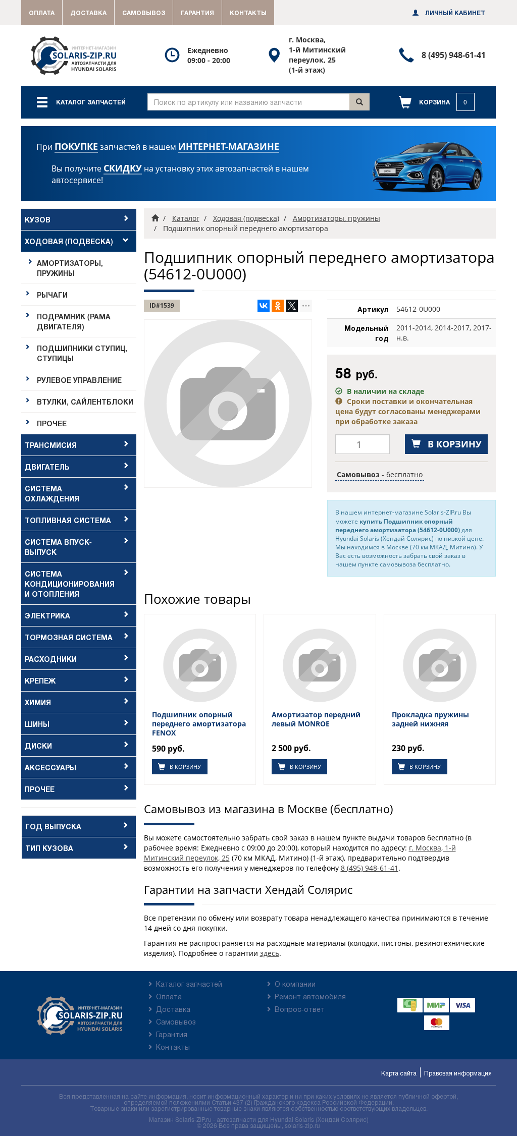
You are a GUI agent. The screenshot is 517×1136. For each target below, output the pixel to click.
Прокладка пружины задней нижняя (430, 719)
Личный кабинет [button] (454, 12)
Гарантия (197, 12)
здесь (269, 953)
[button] (437, 102)
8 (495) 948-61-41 (369, 868)
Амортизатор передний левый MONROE (316, 719)
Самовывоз (143, 12)
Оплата (42, 12)
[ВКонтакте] (263, 306)
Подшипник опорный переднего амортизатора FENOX (199, 723)
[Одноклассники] (278, 306)
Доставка (88, 12)
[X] (292, 306)
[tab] (78, 219)
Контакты (248, 12)
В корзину (184, 766)
